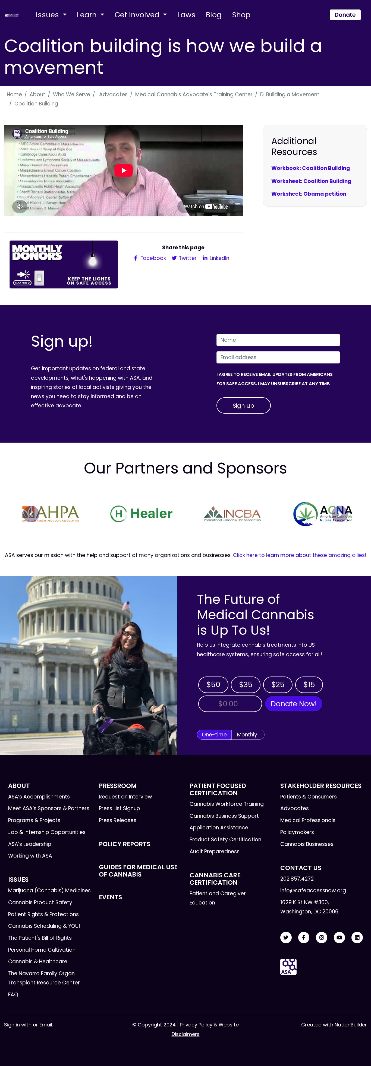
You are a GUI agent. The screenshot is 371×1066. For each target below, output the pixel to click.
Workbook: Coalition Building (310, 168)
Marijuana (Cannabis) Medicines (49, 890)
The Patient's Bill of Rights (40, 938)
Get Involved (138, 15)
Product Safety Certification (225, 839)
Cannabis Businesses (307, 844)
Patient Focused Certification (218, 789)
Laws (186, 15)
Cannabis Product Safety (40, 902)
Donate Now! (294, 704)
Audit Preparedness (215, 851)
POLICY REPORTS (124, 844)
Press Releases (117, 820)
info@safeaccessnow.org (313, 890)
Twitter (187, 258)
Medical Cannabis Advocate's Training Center (194, 94)
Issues (48, 15)
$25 (278, 684)
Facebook (152, 258)
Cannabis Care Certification (215, 879)
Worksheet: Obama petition (308, 194)
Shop (241, 15)
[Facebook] (304, 937)
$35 (246, 684)
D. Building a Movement (289, 94)
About (37, 94)
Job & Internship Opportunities (47, 832)
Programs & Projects (34, 820)
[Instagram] (321, 937)
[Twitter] (286, 937)
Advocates (113, 94)
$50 (213, 684)
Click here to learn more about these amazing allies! (299, 555)
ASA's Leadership (29, 844)
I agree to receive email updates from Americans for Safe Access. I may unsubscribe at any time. (274, 379)
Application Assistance (219, 827)
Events (110, 897)
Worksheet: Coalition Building (311, 181)
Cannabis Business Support (224, 816)
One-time (214, 734)
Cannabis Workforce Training (227, 804)
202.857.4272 (297, 879)
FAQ (13, 994)
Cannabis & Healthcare (37, 961)
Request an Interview (125, 796)
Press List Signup (119, 808)
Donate (345, 15)
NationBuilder (351, 1024)
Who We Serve (71, 94)
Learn (88, 15)
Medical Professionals (307, 820)
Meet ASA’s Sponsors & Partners (48, 808)
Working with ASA (30, 855)
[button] (31, 514)
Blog (214, 15)
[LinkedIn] (357, 937)
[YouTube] (339, 937)
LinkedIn (218, 258)
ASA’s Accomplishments (39, 796)
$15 (309, 684)
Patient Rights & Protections (43, 914)
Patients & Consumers (308, 796)
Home (14, 94)
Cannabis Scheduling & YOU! (44, 926)
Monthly (247, 734)
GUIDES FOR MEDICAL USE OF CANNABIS (138, 871)
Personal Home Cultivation (42, 950)
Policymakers (297, 832)
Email (45, 1024)
